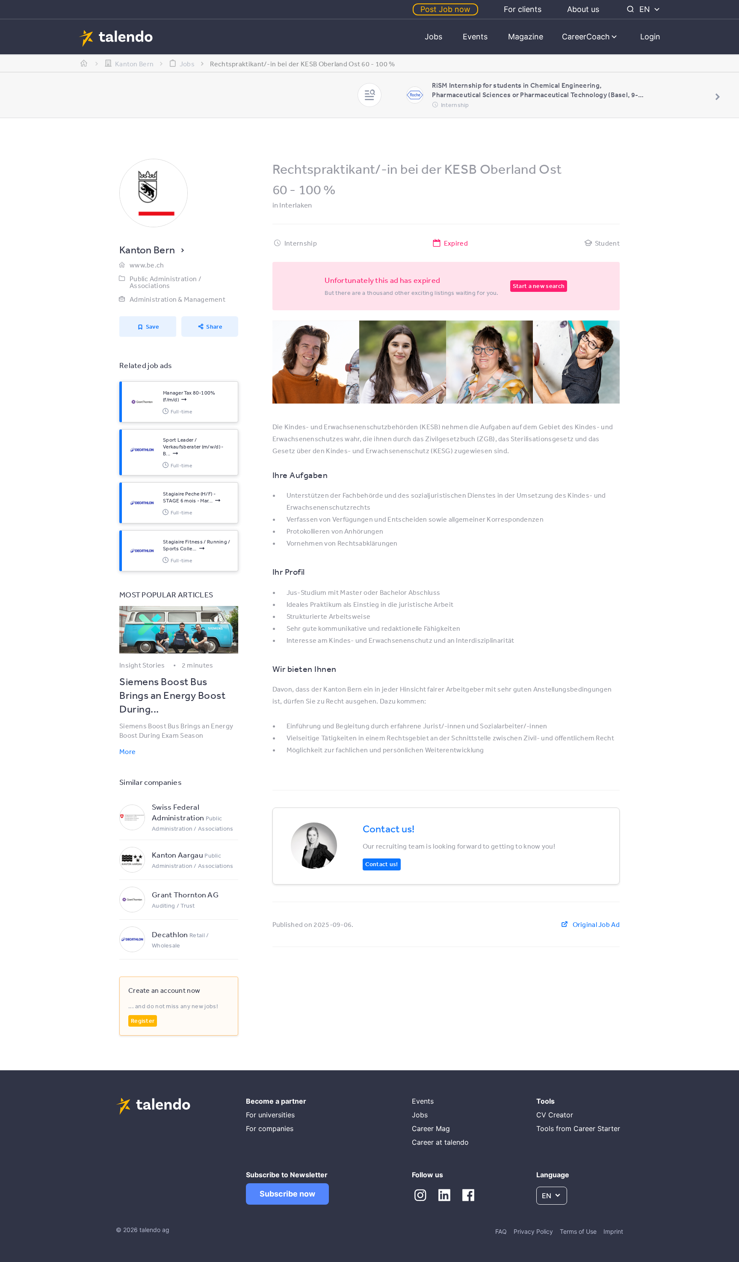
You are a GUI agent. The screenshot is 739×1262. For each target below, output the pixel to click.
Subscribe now (287, 1193)
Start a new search (539, 286)
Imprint (613, 1231)
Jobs (433, 36)
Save (152, 326)
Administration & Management (177, 299)
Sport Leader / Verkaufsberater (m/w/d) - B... (193, 447)
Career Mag (431, 1128)
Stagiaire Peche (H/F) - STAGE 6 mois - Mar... (189, 497)
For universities (270, 1115)
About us (583, 9)
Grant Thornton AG (185, 894)
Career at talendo (440, 1142)
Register (142, 1020)
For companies (269, 1128)
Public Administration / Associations (165, 282)
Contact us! (381, 864)
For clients (522, 9)
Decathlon (170, 934)
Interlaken (295, 204)
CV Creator (554, 1115)
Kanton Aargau (178, 854)
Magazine (525, 36)
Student (607, 243)
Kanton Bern (147, 249)
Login (650, 36)
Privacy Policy (533, 1231)
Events (475, 36)
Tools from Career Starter (578, 1128)
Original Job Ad (596, 924)
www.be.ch (147, 265)
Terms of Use (578, 1231)
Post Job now (445, 9)
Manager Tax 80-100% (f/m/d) (189, 396)
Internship (300, 243)
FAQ (501, 1231)
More (127, 751)
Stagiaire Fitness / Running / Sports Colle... (197, 545)
